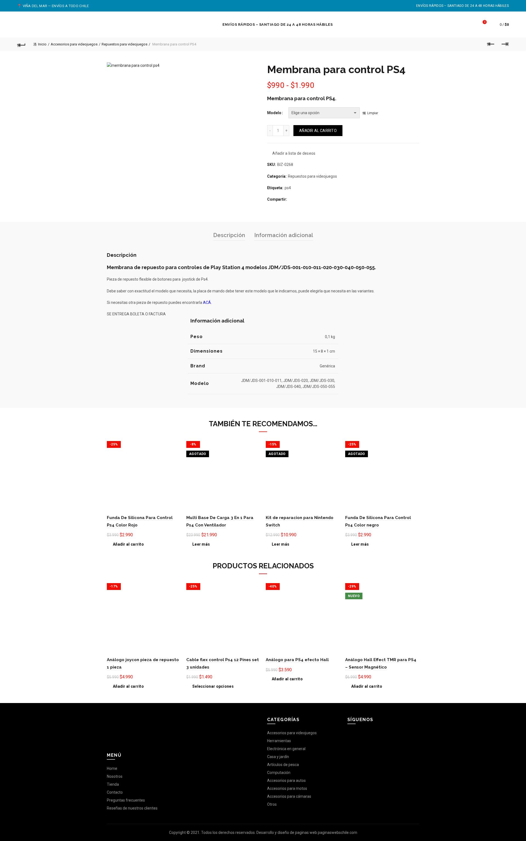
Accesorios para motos (287, 788)
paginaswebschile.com (337, 832)
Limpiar (372, 113)
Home (112, 768)
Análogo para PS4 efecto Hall (297, 659)
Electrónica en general (286, 749)
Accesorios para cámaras (289, 796)
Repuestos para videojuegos (124, 44)
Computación (278, 772)
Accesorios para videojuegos (74, 44)
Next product (504, 44)
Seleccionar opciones (213, 686)
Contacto (115, 792)
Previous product (491, 44)
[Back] (21, 44)
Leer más (201, 544)
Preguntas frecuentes (126, 800)
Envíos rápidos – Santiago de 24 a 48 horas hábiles (462, 6)
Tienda (113, 784)
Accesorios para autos (286, 780)
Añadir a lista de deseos (293, 153)
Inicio (42, 44)
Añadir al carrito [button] (128, 544)
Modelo (274, 113)
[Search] (469, 25)
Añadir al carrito (318, 130)
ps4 (288, 188)
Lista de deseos (484, 22)
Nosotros (114, 776)
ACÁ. (207, 302)
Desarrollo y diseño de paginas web (286, 832)
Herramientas (279, 741)
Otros (272, 804)
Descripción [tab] (229, 235)
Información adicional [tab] (283, 235)
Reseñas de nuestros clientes (132, 808)
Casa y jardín (278, 756)
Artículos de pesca (283, 764)
